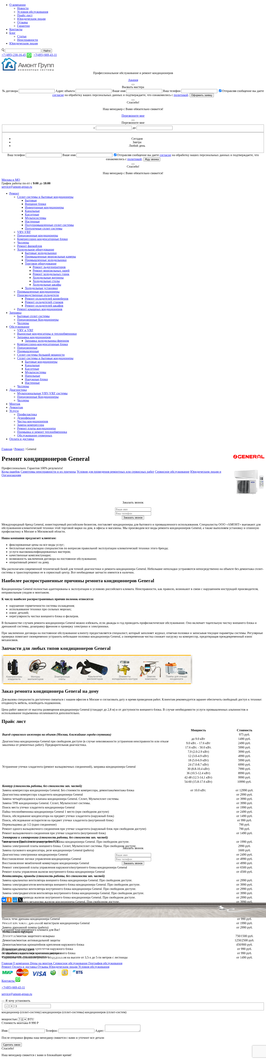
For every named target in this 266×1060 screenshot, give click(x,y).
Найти (46, 50)
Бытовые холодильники (41, 253)
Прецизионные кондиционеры (37, 235)
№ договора (10, 91)
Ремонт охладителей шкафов (44, 305)
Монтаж (14, 403)
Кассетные (32, 214)
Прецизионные (27, 347)
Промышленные (28, 351)
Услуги (14, 411)
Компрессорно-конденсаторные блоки (42, 344)
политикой (181, 95)
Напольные (32, 375)
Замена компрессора (30, 425)
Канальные (32, 211)
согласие (58, 95)
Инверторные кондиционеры (44, 207)
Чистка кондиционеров (32, 421)
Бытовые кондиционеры (41, 361)
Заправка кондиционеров (34, 337)
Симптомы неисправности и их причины (48, 471)
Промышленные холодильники (46, 260)
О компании (17, 4)
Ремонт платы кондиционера (36, 428)
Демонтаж (16, 407)
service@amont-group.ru (17, 186)
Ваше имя (118, 91)
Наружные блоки (36, 379)
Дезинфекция (26, 418)
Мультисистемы (35, 218)
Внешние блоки (35, 204)
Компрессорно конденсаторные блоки (42, 239)
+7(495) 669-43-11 (13, 987)
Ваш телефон (172, 91)
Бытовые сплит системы (33, 316)
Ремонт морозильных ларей (51, 270)
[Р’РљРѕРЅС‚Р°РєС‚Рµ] (4, 899)
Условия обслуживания (32, 11)
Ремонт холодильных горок (51, 274)
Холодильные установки (41, 288)
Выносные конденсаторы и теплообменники (47, 333)
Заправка (15, 312)
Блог (12, 32)
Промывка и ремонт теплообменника (42, 432)
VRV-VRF (24, 232)
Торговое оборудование (40, 263)
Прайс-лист (25, 15)
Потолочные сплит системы (43, 228)
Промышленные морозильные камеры (50, 256)
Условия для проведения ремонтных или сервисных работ (115, 471)
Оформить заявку (201, 95)
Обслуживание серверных (34, 435)
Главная (7, 449)
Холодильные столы (46, 281)
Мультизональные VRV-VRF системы (42, 393)
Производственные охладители (38, 295)
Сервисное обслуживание (172, 471)
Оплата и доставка (21, 439)
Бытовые (31, 200)
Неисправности (27, 40)
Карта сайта (9, 936)
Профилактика (27, 414)
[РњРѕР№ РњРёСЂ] (14, 899)
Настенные (32, 221)
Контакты (15, 29)
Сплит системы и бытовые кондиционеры (45, 197)
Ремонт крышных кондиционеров (39, 309)
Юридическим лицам (31, 18)
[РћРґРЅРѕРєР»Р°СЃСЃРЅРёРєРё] (9, 899)
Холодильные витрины (48, 277)
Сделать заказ (11, 1044)
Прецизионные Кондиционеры (38, 319)
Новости (23, 8)
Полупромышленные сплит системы (49, 225)
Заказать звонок (133, 517)
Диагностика (18, 389)
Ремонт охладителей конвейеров (46, 298)
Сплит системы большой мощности (41, 354)
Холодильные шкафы (47, 284)
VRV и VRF (25, 330)
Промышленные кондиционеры (38, 291)
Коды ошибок (11, 471)
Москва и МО (11, 179)
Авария (133, 80)
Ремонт (14, 193)
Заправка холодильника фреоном (47, 340)
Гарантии (23, 25)
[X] (20, 899)
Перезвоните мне (133, 115)
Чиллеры (23, 242)
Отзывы (22, 22)
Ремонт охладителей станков (44, 302)
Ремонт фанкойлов (29, 246)
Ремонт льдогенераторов (49, 267)
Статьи (21, 36)
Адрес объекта (65, 91)
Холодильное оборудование (35, 249)
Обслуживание (19, 326)
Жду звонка (152, 159)
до (134, 127)
